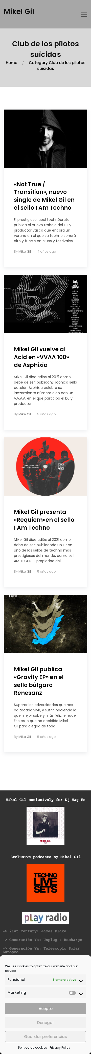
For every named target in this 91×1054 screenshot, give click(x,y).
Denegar (45, 1022)
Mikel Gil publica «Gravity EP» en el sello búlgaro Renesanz (39, 681)
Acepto (46, 1008)
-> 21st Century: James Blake (34, 931)
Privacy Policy (60, 1047)
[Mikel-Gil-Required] (45, 466)
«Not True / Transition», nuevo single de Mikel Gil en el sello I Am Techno (44, 196)
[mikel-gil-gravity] (45, 624)
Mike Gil (24, 251)
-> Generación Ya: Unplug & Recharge (42, 940)
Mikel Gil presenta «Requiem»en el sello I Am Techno (44, 520)
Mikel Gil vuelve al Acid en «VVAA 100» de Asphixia (41, 357)
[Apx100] (45, 304)
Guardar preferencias (45, 1036)
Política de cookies (32, 1047)
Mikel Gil (19, 12)
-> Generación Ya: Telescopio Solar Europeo (41, 950)
